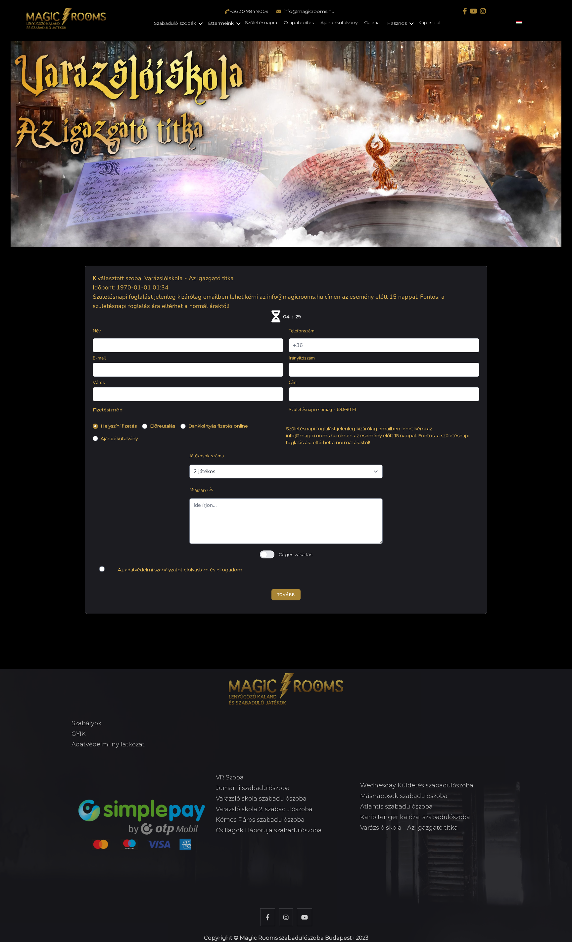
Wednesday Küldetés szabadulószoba (416, 785)
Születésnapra (261, 22)
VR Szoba (230, 777)
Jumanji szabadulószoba (253, 788)
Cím (293, 382)
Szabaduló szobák (175, 23)
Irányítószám (302, 358)
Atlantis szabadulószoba (396, 806)
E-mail (99, 358)
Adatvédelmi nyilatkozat (108, 744)
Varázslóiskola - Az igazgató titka (409, 827)
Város (99, 382)
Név (97, 331)
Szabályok (87, 723)
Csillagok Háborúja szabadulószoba (269, 830)
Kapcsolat (429, 22)
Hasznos (397, 23)
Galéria (372, 22)
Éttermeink (221, 23)
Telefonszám (301, 331)
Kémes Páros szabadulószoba (260, 819)
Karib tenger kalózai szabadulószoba (415, 817)
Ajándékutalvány (339, 22)
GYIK (79, 733)
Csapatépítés (299, 22)
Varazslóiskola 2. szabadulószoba (264, 809)
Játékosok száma (206, 456)
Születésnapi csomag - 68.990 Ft (323, 409)
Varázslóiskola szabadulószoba (261, 798)
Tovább (286, 594)
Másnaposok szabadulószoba (404, 796)
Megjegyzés (201, 489)
